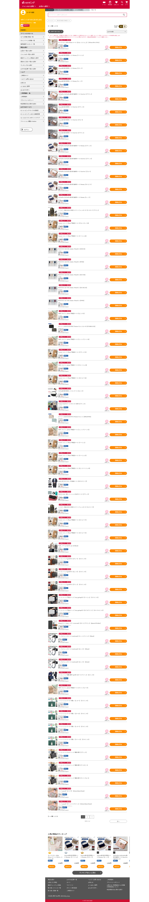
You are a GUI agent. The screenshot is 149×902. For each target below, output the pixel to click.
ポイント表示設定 (72, 888)
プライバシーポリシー (27, 100)
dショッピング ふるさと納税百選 (30, 114)
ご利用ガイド (24, 75)
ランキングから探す (26, 65)
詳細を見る (118, 47)
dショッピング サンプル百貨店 (29, 110)
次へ (118, 821)
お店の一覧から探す (26, 50)
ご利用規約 (24, 96)
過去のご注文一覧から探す (28, 61)
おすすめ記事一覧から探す (28, 69)
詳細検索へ (24, 30)
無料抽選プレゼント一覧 (28, 44)
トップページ (49, 10)
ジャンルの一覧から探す (28, 54)
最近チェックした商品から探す (30, 58)
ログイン (26, 129)
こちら (68, 896)
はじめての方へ (25, 90)
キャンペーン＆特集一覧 (28, 40)
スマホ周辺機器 (79, 10)
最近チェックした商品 (54, 885)
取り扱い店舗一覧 (53, 890)
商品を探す (51, 879)
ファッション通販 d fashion (28, 121)
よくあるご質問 (25, 86)
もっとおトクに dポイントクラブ (30, 117)
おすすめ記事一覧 (72, 879)
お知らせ (23, 82)
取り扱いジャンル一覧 (54, 888)
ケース (87, 10)
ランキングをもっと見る (87, 872)
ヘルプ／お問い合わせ (27, 79)
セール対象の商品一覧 (27, 37)
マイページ (70, 885)
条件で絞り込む (55, 31)
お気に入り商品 (52, 882)
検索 (124, 14)
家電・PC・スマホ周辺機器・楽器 (63, 10)
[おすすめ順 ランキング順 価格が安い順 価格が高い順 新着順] (116, 31)
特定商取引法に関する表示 (28, 104)
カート (69, 882)
